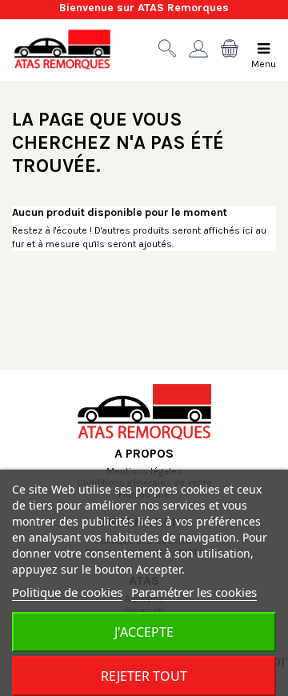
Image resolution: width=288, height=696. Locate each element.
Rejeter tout (144, 676)
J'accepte (144, 632)
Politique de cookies (67, 592)
